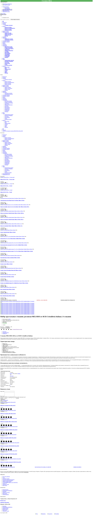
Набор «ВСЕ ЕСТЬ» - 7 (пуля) (6, 185)
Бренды (4, 66)
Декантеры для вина (9, 38)
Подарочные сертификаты (7, 490)
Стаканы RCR (5, 400)
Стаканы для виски (8, 25)
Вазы (3, 58)
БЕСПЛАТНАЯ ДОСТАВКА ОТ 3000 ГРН (9, 300)
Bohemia (6, 72)
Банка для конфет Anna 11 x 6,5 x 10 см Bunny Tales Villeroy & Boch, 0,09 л (14, 206)
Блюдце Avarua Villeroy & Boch (6, 263)
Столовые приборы (6, 40)
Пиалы (4, 42)
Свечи (6, 64)
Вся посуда (5, 22)
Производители (5, 489)
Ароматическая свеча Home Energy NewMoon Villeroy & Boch (12, 200)
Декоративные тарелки (9, 60)
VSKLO (6, 124)
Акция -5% (5, 483)
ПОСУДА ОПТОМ (6, 476)
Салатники (5, 44)
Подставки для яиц (8, 46)
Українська (9, 3)
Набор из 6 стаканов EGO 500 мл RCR (7, 405)
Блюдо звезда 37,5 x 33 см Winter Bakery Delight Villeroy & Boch (12, 238)
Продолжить (3, 399)
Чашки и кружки (6, 32)
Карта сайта (5, 485)
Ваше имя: (2, 391)
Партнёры (4, 491)
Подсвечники (7, 63)
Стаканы (4, 24)
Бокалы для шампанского (10, 28)
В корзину (2, 182)
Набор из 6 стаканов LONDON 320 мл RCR (8, 429)
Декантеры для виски (9, 39)
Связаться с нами (6, 484)
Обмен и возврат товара (7, 481)
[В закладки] (5, 182)
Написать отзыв (19, 329)
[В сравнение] (6, 403)
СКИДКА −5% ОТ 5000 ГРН (42, 300)
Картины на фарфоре (9, 61)
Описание (4, 331)
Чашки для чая (7, 89)
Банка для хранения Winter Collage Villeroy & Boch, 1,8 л (11, 225)
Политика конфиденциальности (8, 479)
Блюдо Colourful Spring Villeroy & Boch (8, 232)
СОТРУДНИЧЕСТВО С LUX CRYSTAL (10, 482)
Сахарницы (7, 56)
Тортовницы (7, 54)
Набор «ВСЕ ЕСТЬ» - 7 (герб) (6, 192)
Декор (4, 59)
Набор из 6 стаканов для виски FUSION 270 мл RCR (10, 462)
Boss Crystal (7, 67)
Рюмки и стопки (6, 31)
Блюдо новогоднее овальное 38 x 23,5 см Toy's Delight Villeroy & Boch (13, 244)
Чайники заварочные (9, 50)
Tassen (6, 125)
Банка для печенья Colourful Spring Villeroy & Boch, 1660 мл (12, 213)
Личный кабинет (6, 494)
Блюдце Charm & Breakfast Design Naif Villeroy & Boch (10, 270)
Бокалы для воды (8, 30)
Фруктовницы (7, 53)
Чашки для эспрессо (8, 88)
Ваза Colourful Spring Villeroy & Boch (7, 289)
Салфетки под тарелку (9, 48)
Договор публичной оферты (8, 480)
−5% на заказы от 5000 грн (46, 0)
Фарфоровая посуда (6, 174)
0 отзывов (14, 329)
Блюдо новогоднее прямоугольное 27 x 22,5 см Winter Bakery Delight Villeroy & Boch (16, 251)
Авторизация (7, 8)
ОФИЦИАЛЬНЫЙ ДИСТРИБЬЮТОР (68, 300)
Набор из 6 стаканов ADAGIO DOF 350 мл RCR (9, 445)
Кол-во (1, 326)
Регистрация (7, 7)
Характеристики (6, 332)
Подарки (4, 23)
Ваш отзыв (2, 396)
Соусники (7, 51)
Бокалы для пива (8, 29)
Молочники (7, 52)
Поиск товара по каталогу (15, 19)
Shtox (6, 71)
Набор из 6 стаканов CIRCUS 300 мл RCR (8, 421)
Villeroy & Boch (7, 123)
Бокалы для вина (8, 27)
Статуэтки (7, 62)
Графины (4, 36)
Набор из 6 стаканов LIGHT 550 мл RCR (8, 437)
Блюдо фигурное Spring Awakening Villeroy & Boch (10, 257)
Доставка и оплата (6, 478)
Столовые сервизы (6, 41)
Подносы (6, 57)
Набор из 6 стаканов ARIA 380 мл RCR (8, 413)
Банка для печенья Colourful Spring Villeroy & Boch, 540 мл (11, 219)
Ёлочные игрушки (8, 65)
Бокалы (4, 26)
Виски (11, 373)
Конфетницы (7, 55)
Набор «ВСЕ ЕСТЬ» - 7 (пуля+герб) (7, 179)
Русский (8, 4)
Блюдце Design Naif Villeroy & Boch (7, 276)
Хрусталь (11, 375)
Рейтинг (1, 398)
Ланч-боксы (7, 49)
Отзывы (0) (5, 333)
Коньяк (19, 373)
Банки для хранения (9, 47)
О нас (4, 477)
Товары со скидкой (6, 492)
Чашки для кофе (8, 33)
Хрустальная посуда (6, 173)
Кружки (6, 90)
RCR (6, 68)
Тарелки (4, 43)
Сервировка (5, 45)
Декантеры (5, 37)
